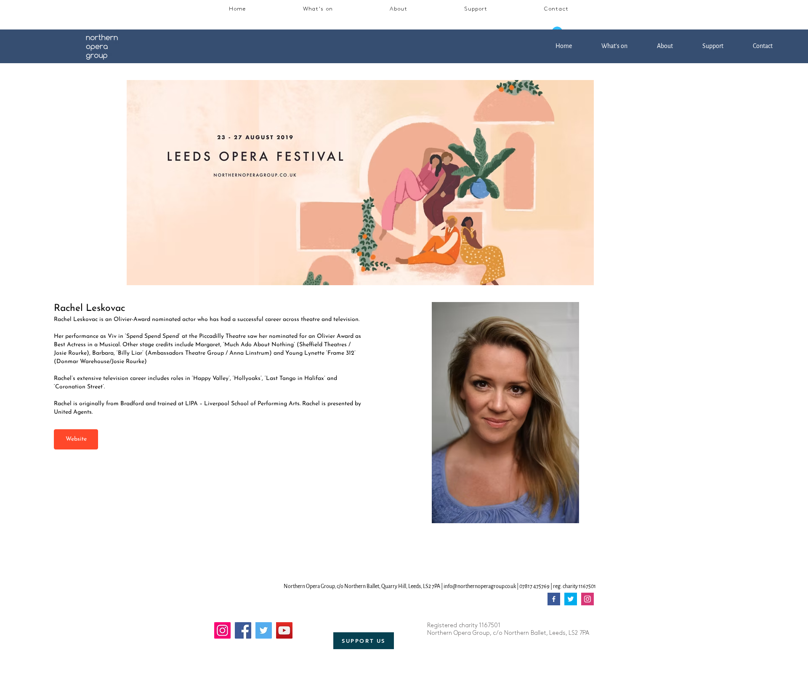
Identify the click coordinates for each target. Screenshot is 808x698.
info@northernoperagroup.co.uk (480, 586)
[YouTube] (284, 630)
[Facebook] (243, 630)
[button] (318, 10)
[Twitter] (263, 630)
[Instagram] (222, 630)
